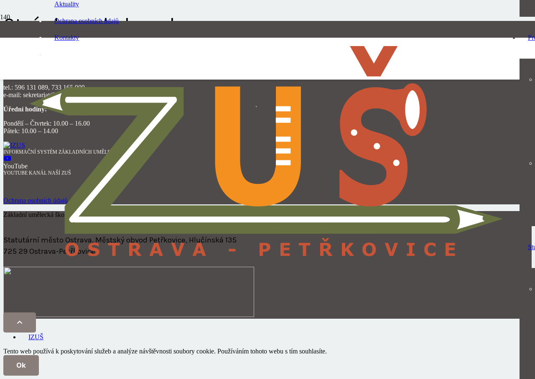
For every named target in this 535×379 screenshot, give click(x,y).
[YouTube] (7, 158)
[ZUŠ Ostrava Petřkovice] (266, 262)
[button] (19, 322)
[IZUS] (14, 145)
